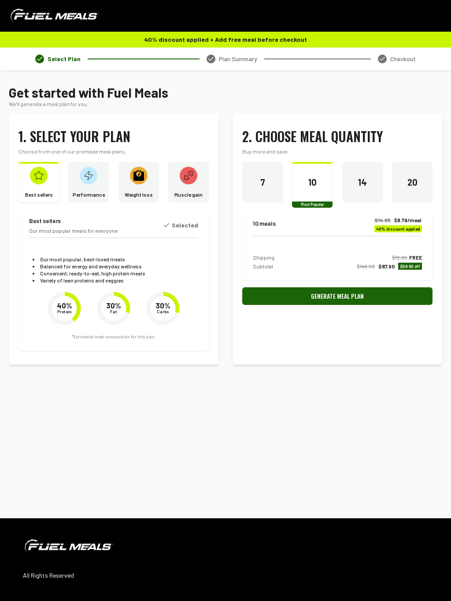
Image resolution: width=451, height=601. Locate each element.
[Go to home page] (68, 546)
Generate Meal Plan (337, 295)
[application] (64, 308)
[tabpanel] (225, 224)
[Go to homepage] (54, 16)
